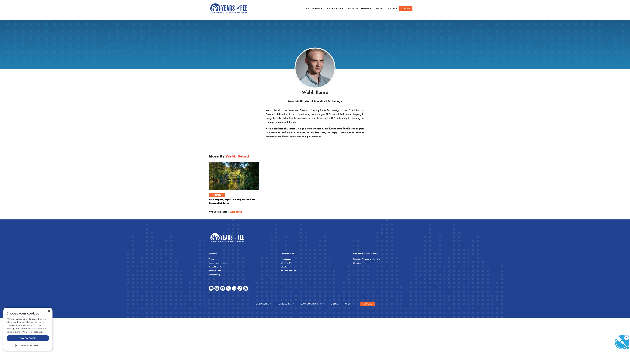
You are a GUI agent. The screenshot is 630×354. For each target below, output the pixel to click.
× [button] (49, 311)
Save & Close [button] (28, 338)
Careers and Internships (218, 263)
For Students (313, 8)
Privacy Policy (214, 274)
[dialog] (27, 329)
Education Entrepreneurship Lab (366, 259)
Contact (212, 259)
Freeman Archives (288, 270)
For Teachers (334, 8)
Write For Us (286, 263)
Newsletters (286, 259)
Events (379, 8)
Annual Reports (215, 267)
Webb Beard (236, 212)
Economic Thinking (358, 8)
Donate (406, 8)
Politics (217, 195)
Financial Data (215, 270)
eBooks (284, 267)
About (391, 8)
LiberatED (357, 263)
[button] (28, 345)
